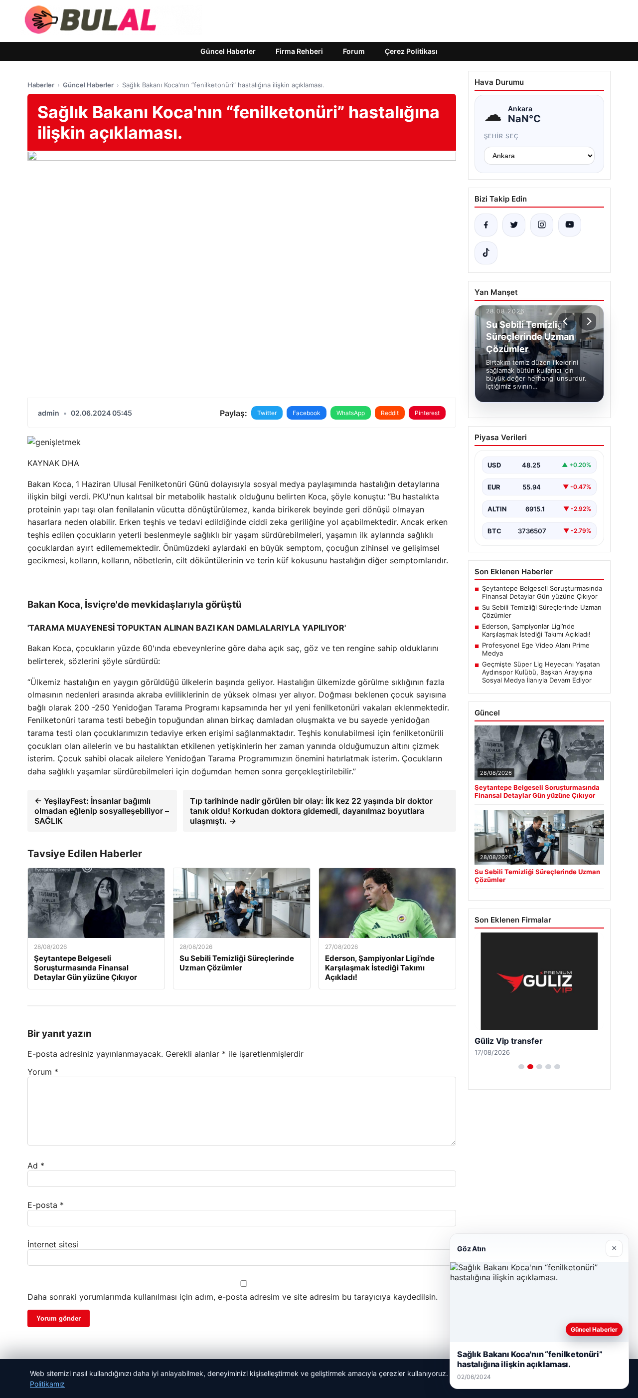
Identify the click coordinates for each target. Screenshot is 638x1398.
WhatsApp (350, 413)
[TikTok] (486, 252)
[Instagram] (541, 225)
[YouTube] (569, 225)
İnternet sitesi (52, 1244)
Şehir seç (501, 136)
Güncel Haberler (228, 51)
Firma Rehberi (299, 51)
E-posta (45, 1205)
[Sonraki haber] (587, 321)
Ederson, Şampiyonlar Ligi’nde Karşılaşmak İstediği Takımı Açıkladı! (536, 630)
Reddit (390, 413)
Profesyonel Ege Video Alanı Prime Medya (536, 649)
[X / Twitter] (513, 225)
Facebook (306, 413)
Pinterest (427, 413)
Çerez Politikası (411, 51)
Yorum (42, 1072)
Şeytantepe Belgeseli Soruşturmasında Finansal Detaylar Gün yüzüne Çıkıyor (542, 592)
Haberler (40, 85)
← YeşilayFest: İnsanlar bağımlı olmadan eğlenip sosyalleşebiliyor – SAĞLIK (101, 811)
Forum (354, 51)
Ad (35, 1165)
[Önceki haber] (566, 321)
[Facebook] (486, 225)
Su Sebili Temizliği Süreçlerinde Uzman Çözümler (542, 611)
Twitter (267, 413)
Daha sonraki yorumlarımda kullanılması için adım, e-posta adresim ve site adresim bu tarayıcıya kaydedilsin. (232, 1297)
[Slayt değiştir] (521, 1066)
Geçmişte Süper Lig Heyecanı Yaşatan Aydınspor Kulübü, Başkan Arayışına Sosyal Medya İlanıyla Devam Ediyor (541, 672)
